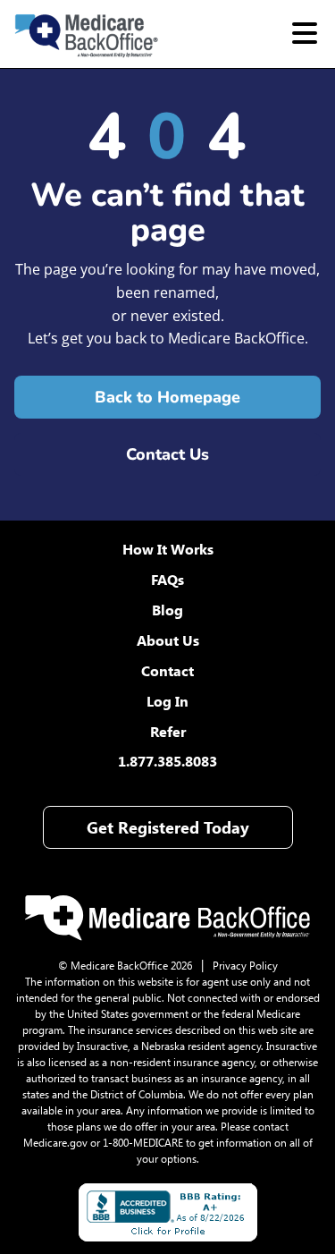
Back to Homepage (167, 397)
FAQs (167, 579)
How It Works (168, 548)
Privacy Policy (245, 965)
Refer (168, 731)
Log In (167, 700)
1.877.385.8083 (167, 760)
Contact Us (167, 454)
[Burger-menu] (304, 33)
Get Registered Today (168, 827)
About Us (168, 640)
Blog (167, 609)
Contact (167, 670)
